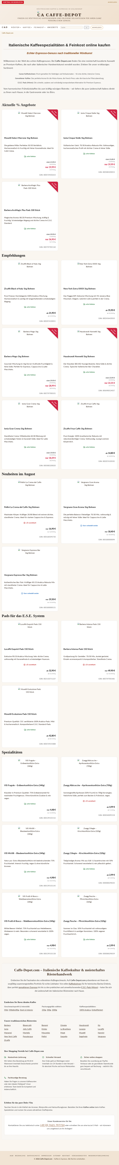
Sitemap (57, 1155)
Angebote (52, 27)
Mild (6, 1010)
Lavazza (82, 1029)
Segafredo (83, 1036)
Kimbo (44, 1029)
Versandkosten (79, 1155)
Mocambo (46, 1033)
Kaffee (27, 27)
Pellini (44, 1036)
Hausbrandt (84, 1025)
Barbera (7, 1025)
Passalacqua (28, 1036)
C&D (5, 27)
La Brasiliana (65, 1029)
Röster (16, 27)
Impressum (46, 1155)
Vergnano (102, 1036)
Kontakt (66, 1155)
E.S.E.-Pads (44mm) (89, 987)
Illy (99, 1025)
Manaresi (8, 1033)
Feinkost (40, 27)
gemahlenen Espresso (28, 987)
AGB (11, 1155)
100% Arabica (85, 1010)
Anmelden (97, 27)
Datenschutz (33, 1155)
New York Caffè (10, 1036)
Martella (26, 1033)
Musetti (82, 1033)
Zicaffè (7, 1040)
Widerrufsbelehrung (98, 1155)
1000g (54, 1010)
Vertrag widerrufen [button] (13, 2)
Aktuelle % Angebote (19, 105)
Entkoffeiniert (97, 1010)
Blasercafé (27, 1025)
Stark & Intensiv (26, 1010)
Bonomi (45, 1025)
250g (44, 1010)
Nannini (101, 1033)
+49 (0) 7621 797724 (52, 1125)
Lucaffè (101, 1029)
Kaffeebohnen (75, 984)
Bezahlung (20, 1155)
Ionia (6, 1029)
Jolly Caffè (27, 1029)
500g (49, 1010)
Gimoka (63, 1025)
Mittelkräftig (14, 1010)
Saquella (63, 1036)
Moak (62, 1033)
